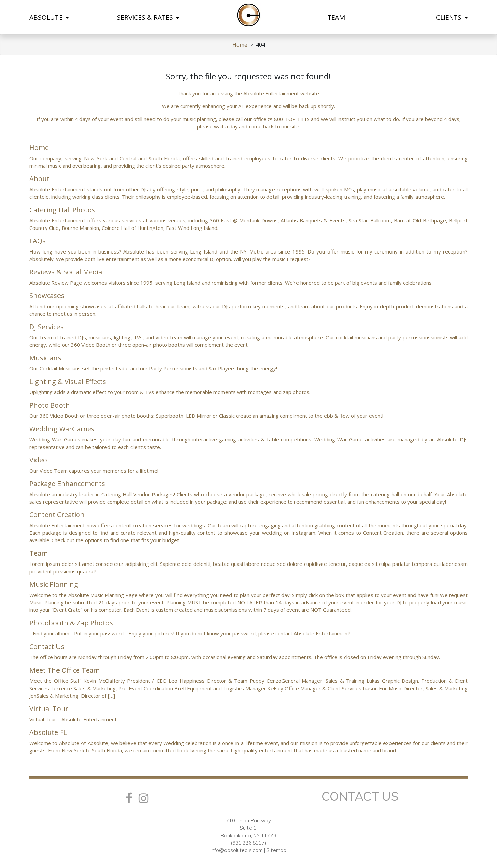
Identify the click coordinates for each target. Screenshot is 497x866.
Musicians (45, 357)
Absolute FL (48, 732)
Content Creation (57, 514)
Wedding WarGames (61, 428)
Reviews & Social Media (65, 271)
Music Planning (53, 584)
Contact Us (46, 646)
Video (38, 459)
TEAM (336, 17)
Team (38, 553)
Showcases (46, 295)
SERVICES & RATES (146, 17)
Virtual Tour (48, 708)
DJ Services (46, 326)
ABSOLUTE (46, 17)
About (39, 178)
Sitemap (276, 850)
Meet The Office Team (64, 670)
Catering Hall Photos (62, 209)
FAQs (37, 240)
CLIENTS (449, 17)
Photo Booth (49, 405)
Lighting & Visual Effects (67, 381)
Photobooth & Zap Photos (71, 622)
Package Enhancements (67, 483)
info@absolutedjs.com (237, 850)
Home (239, 44)
